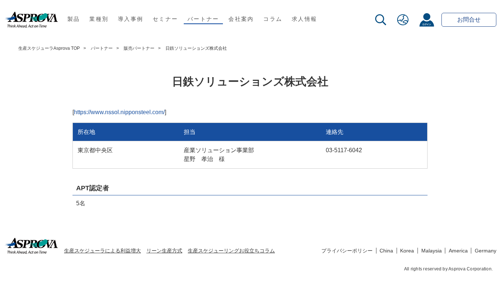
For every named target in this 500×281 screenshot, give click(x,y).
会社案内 (241, 19)
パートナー (203, 19)
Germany (485, 251)
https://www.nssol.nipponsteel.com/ (119, 112)
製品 (73, 19)
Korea (407, 251)
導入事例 (130, 19)
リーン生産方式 (164, 251)
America (458, 251)
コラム (272, 19)
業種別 (98, 19)
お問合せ (469, 19)
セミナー (165, 19)
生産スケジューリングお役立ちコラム (231, 251)
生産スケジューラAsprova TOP (49, 48)
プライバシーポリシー (347, 251)
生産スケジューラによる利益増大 (102, 251)
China (386, 251)
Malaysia (431, 251)
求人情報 (304, 19)
